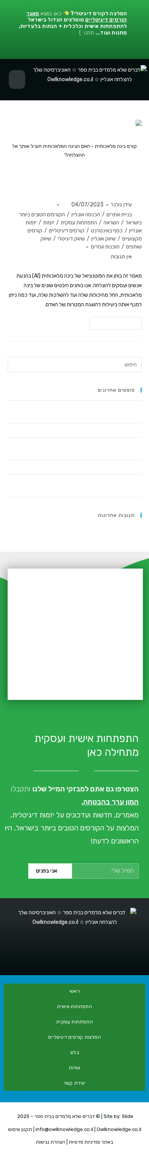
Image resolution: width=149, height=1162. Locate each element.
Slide (127, 1116)
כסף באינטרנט (107, 230)
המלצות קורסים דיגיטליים (74, 1037)
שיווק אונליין (103, 238)
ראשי (74, 991)
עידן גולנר (121, 204)
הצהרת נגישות (50, 1142)
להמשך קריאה (112, 321)
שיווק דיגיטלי (71, 238)
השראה (111, 222)
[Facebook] (110, 959)
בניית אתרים (119, 214)
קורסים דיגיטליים (66, 230)
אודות (75, 1067)
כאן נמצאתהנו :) (73, 23)
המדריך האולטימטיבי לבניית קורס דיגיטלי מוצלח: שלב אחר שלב (78, 467)
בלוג (74, 1052)
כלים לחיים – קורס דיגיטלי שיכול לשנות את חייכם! (92, 430)
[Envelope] (39, 959)
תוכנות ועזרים (105, 247)
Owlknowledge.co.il (119, 1129)
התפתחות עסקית (79, 222)
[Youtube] (92, 959)
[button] (17, 79)
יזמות (48, 222)
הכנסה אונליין (85, 214)
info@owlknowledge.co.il (64, 1129)
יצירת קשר (74, 1083)
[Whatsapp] (57, 959)
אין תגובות (121, 256)
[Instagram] (74, 959)
